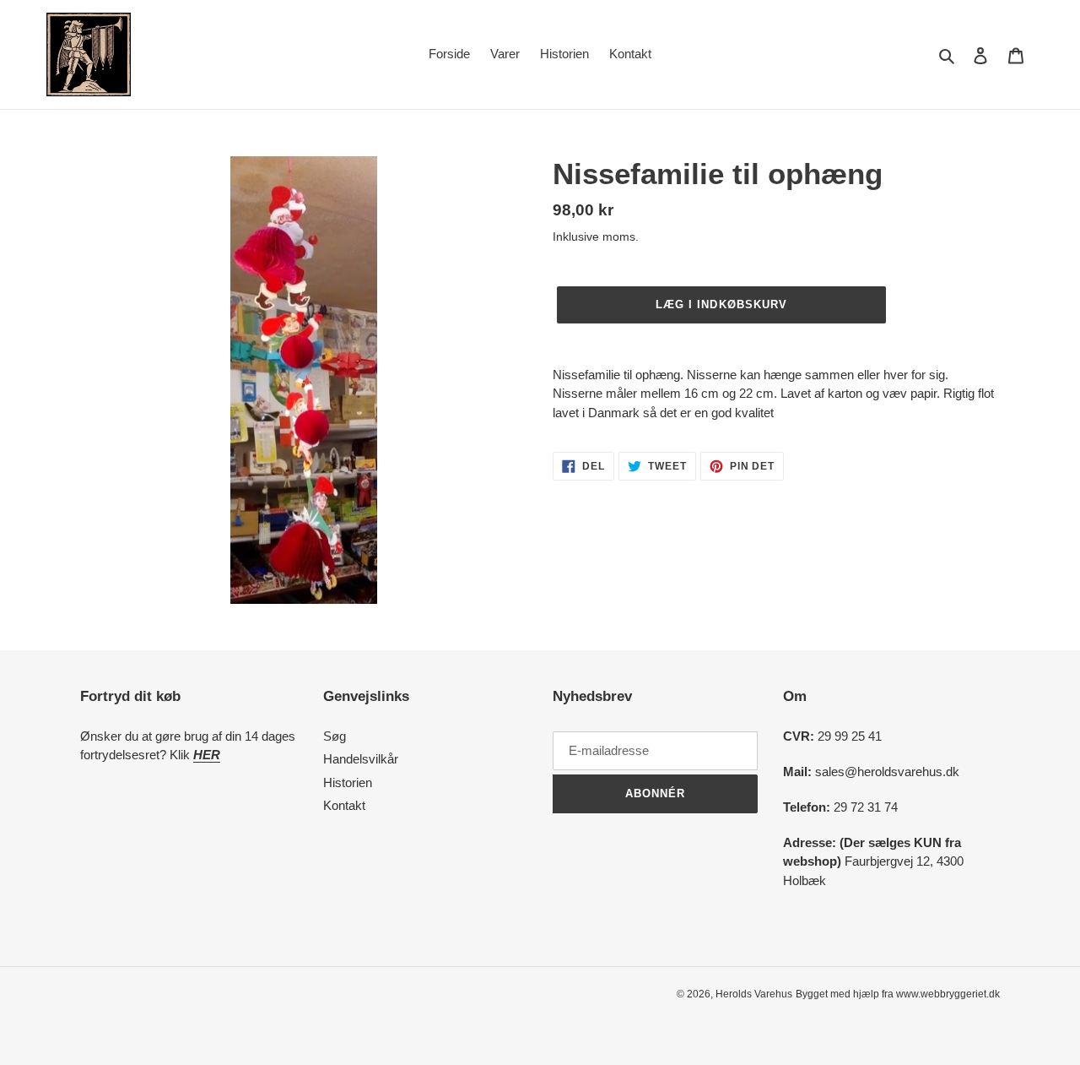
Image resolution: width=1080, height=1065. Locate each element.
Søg (334, 736)
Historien (347, 782)
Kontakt (344, 805)
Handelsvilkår (360, 759)
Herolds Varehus (754, 994)
